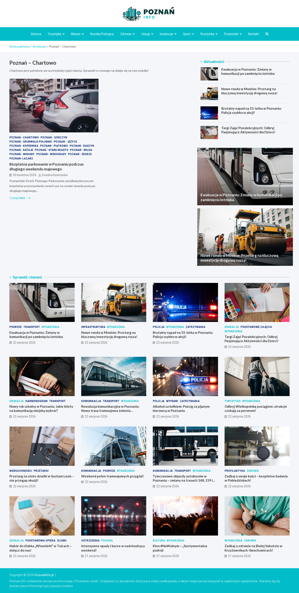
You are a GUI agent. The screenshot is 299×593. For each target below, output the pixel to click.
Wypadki (172, 401)
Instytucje (166, 34)
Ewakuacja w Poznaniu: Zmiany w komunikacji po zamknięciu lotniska (248, 71)
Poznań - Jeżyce (65, 141)
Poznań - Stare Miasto (51, 150)
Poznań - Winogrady (51, 154)
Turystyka (54, 34)
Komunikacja (91, 401)
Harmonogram (36, 401)
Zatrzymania (195, 327)
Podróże (15, 327)
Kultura (159, 540)
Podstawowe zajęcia (256, 327)
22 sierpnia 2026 (24, 342)
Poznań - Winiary (22, 154)
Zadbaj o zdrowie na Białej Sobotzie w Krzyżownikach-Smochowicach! (253, 548)
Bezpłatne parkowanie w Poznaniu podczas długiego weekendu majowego (46, 166)
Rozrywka (207, 34)
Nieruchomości (20, 470)
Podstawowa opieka (40, 540)
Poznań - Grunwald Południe (30, 141)
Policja (158, 327)
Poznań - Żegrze (80, 154)
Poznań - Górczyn (53, 137)
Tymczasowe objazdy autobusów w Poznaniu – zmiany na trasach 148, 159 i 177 (183, 480)
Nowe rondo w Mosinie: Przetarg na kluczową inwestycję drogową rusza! (249, 91)
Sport (187, 34)
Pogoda (107, 540)
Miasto (76, 34)
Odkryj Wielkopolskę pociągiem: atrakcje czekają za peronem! (256, 408)
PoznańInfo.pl (44, 575)
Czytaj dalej (17, 198)
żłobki (62, 540)
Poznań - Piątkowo (54, 145)
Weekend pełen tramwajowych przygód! (112, 476)
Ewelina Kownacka (55, 175)
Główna (36, 34)
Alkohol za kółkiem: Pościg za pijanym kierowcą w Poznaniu (181, 408)
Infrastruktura (93, 327)
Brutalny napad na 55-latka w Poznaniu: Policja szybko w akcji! (251, 110)
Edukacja (232, 327)
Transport (31, 327)
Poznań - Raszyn (82, 145)
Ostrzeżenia (90, 540)
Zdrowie (126, 34)
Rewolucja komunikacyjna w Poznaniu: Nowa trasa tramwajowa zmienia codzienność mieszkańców (110, 410)
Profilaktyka (235, 470)
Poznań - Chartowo (24, 137)
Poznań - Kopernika (23, 145)
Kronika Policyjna (102, 34)
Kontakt (253, 34)
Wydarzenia (50, 327)
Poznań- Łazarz (21, 158)
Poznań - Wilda (81, 150)
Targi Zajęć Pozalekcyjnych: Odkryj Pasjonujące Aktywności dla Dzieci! (248, 130)
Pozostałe (231, 34)
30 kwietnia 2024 (24, 175)
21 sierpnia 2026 (96, 556)
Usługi (145, 34)
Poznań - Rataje (21, 150)
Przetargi (41, 470)
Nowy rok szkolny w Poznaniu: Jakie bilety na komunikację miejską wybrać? (41, 408)
